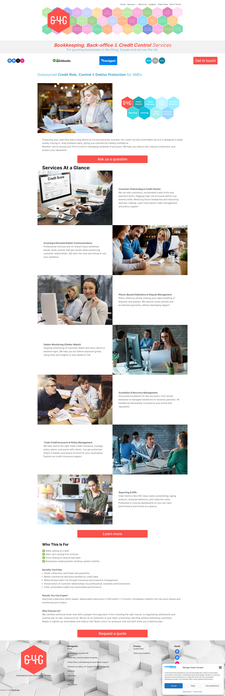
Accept (173, 686)
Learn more (112, 534)
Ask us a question (112, 159)
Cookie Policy (187, 691)
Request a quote (112, 633)
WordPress (15, 690)
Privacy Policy (197, 691)
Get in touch (205, 60)
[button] (220, 667)
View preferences (212, 686)
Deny (193, 686)
